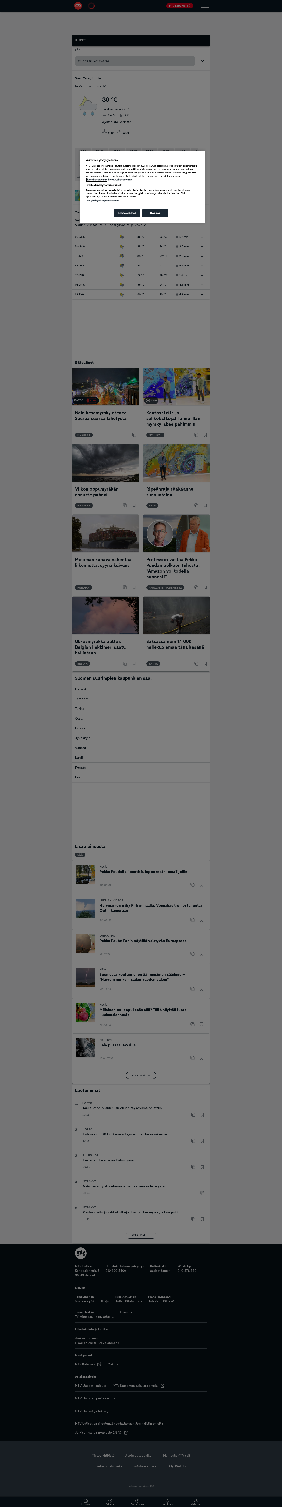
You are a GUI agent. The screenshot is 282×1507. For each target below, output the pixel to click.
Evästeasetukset (127, 213)
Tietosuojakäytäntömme (120, 179)
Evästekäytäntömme (97, 179)
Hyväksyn (155, 213)
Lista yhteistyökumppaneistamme (102, 200)
